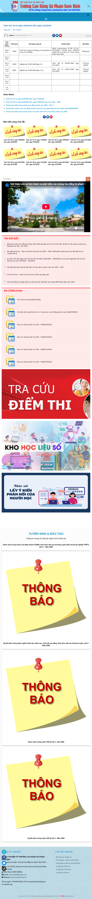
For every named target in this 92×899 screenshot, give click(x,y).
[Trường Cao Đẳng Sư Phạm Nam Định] (46, 6)
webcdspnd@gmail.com (18, 875)
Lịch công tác (17, 30)
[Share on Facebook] (53, 35)
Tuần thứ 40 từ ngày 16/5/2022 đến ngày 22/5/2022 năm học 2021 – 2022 (33, 102)
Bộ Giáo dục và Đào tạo (64, 857)
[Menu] (46, 19)
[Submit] (88, 15)
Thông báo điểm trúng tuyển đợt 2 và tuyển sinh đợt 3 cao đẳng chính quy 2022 (36, 111)
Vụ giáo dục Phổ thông (63, 869)
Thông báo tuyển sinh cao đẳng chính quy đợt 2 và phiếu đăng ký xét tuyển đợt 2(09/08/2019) (42, 108)
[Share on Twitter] (57, 35)
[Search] (89, 6)
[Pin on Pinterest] (60, 35)
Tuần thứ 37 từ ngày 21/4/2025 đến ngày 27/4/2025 (25, 99)
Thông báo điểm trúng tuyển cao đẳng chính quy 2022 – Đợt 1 (30, 105)
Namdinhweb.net (68, 896)
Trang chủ (6, 30)
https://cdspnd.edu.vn (18, 877)
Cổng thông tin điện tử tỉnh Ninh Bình (68, 863)
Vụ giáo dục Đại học (62, 872)
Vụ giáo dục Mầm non (63, 866)
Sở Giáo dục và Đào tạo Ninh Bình (67, 860)
